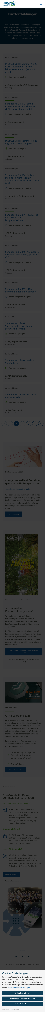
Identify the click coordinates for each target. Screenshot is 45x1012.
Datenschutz (15, 1009)
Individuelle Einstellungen (22, 1004)
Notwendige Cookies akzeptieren (22, 998)
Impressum (5, 1009)
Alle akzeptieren (22, 993)
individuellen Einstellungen (19, 987)
